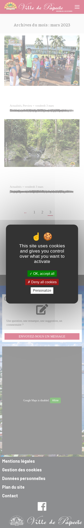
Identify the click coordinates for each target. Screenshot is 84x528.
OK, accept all (43, 273)
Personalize (42, 290)
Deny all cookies (43, 282)
